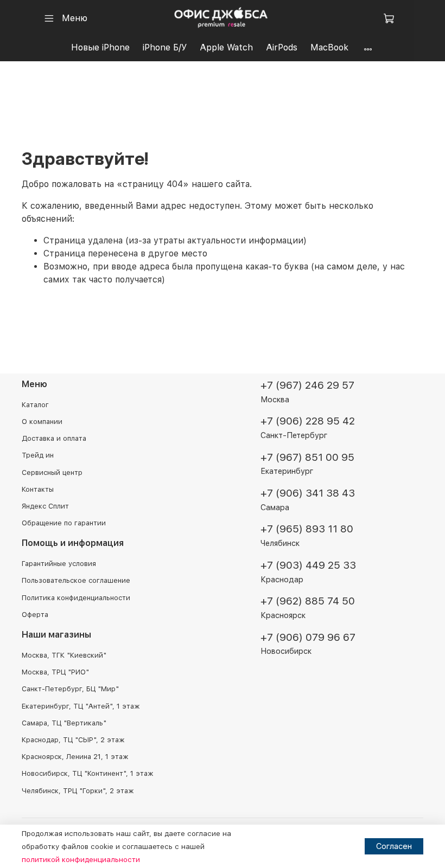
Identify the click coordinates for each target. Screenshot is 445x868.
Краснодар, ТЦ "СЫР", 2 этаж (73, 740)
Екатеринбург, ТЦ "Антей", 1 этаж (80, 706)
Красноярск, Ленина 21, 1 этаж (75, 757)
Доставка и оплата (54, 438)
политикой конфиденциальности (81, 859)
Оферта (35, 614)
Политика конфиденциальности (76, 598)
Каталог (35, 405)
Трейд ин (38, 455)
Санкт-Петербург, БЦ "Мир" (70, 689)
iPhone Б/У (165, 47)
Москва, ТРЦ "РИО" (55, 672)
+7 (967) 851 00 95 (307, 457)
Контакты (38, 489)
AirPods (281, 47)
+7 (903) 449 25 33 (308, 565)
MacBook (329, 47)
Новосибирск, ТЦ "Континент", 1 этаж (87, 773)
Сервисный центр (52, 472)
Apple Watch (226, 47)
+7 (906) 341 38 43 (307, 493)
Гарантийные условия (59, 564)
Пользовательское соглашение (76, 580)
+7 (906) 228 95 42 (307, 421)
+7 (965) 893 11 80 (306, 529)
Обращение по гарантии (64, 523)
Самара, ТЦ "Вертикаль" (64, 723)
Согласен (394, 846)
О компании (42, 421)
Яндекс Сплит (45, 506)
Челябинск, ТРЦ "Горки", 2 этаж (78, 791)
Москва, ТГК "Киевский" (64, 655)
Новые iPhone (100, 47)
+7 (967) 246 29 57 (307, 385)
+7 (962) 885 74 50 (307, 601)
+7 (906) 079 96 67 (307, 637)
